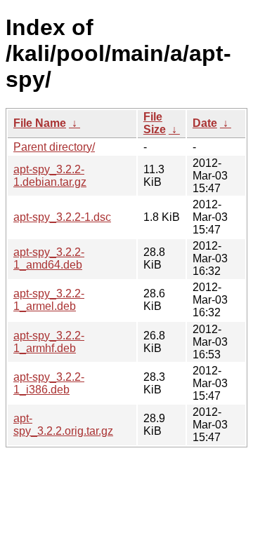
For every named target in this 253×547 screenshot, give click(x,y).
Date (205, 123)
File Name (39, 123)
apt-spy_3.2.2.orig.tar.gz (63, 424)
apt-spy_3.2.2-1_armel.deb (48, 300)
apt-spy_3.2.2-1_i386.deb (48, 383)
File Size (154, 123)
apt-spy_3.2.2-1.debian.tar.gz (49, 175)
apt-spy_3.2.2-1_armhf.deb (48, 342)
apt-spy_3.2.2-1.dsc (62, 217)
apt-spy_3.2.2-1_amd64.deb (48, 258)
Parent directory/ (54, 147)
